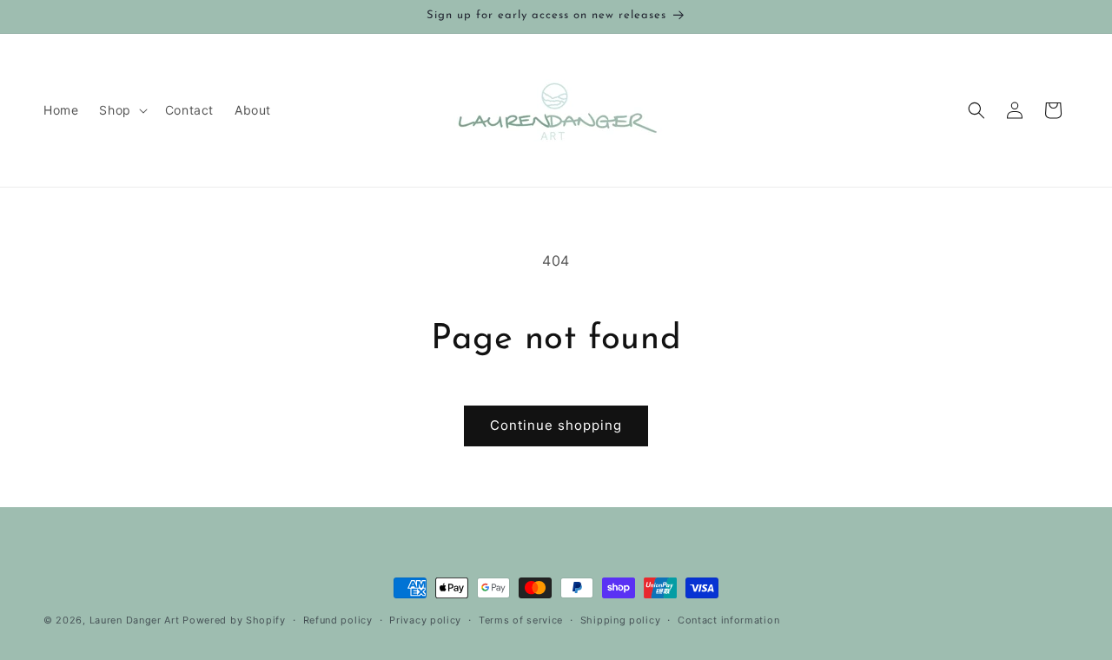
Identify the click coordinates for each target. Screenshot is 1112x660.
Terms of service (521, 620)
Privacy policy (425, 620)
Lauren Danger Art (134, 620)
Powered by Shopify (234, 620)
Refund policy (338, 620)
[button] (121, 110)
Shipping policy (620, 620)
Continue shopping (556, 425)
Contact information (728, 620)
